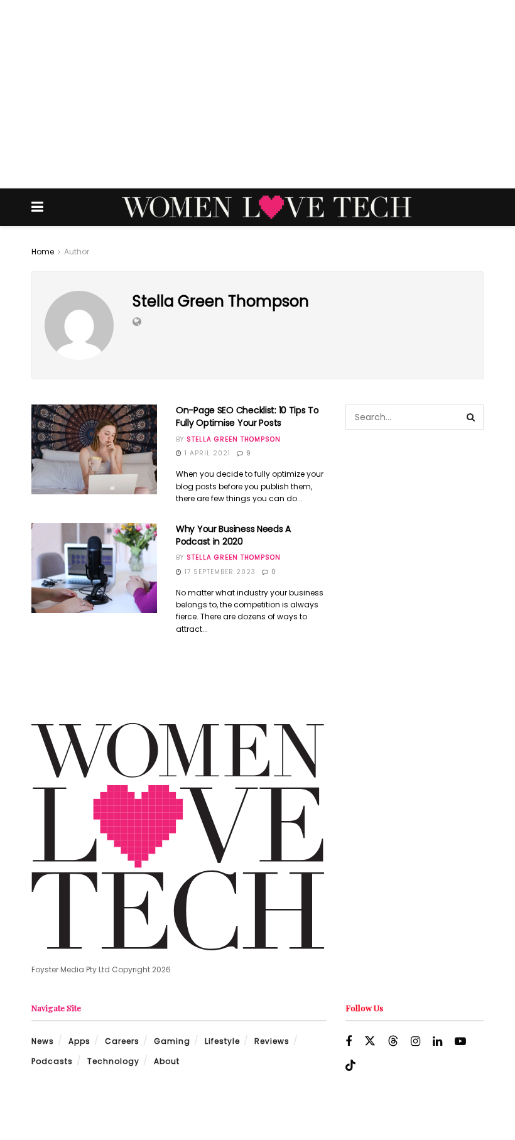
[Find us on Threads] (393, 1041)
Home (42, 251)
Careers (122, 1041)
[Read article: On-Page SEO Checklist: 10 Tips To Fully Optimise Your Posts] (94, 449)
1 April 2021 (206, 453)
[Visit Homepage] (266, 207)
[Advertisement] (257, 94)
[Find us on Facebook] (348, 1041)
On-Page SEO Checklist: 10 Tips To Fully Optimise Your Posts (247, 416)
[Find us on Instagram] (415, 1041)
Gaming (172, 1041)
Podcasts (52, 1061)
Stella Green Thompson (234, 439)
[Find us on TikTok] (350, 1065)
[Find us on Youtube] (460, 1041)
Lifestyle (222, 1041)
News (42, 1041)
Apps (79, 1041)
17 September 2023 (219, 572)
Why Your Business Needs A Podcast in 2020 (233, 535)
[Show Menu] (37, 207)
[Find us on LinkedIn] (437, 1041)
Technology (113, 1061)
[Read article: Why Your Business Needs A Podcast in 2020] (94, 568)
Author (76, 251)
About (167, 1061)
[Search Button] (471, 417)
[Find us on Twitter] (370, 1041)
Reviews (272, 1041)
